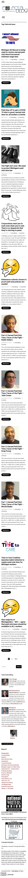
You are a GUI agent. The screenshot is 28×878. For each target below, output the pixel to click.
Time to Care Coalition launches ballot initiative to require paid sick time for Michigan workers (12, 561)
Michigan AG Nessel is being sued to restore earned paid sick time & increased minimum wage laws (13, 53)
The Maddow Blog (6, 784)
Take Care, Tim (5, 780)
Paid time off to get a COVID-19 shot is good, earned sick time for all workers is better (13, 112)
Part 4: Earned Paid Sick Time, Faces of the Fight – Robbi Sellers (12, 337)
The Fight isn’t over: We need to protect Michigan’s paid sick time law (13, 168)
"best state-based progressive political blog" (14, 819)
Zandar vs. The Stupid (7, 788)
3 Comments (23, 287)
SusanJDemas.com (6, 778)
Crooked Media (5, 755)
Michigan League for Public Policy (10, 767)
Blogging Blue (5, 753)
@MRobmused (21, 701)
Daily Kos (3, 757)
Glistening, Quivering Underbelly (10, 765)
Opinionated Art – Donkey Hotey (10, 769)
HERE (8, 701)
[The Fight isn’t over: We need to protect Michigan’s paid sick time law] (10, 154)
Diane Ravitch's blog (6, 759)
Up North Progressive (7, 786)
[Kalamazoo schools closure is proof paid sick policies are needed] (10, 268)
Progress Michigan (6, 773)
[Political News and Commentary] (14, 9)
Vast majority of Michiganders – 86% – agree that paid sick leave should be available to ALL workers (13, 623)
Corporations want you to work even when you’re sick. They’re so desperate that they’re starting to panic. (13, 226)
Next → (17, 659)
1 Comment (21, 59)
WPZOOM (10, 874)
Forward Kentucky (6, 763)
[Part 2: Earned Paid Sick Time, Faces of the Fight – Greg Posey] (10, 435)
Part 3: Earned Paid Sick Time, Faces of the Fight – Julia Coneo (12, 393)
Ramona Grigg (5, 775)
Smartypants (4, 776)
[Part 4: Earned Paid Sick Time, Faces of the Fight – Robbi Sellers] (10, 323)
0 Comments (21, 117)
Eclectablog (14, 59)
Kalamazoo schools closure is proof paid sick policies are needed (14, 281)
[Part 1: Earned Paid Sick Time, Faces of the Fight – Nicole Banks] (10, 490)
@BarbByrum (11, 726)
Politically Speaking (6, 771)
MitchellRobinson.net (16, 703)
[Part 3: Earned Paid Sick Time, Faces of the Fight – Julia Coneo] (10, 379)
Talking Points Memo (7, 782)
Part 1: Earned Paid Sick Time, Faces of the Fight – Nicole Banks (12, 504)
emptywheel (4, 761)
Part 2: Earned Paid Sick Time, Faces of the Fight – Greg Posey (12, 448)
